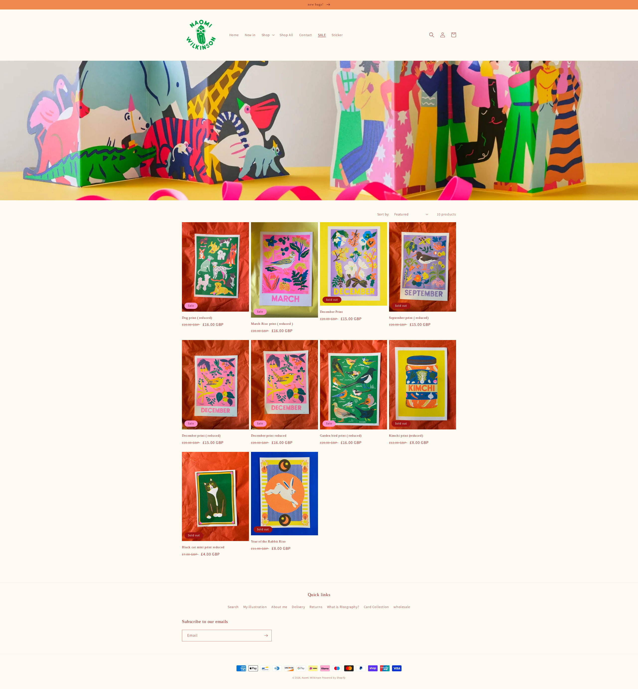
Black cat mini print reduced (203, 547)
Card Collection (376, 607)
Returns (316, 607)
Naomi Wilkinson (311, 677)
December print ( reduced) (201, 435)
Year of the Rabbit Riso (268, 541)
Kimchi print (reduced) (406, 435)
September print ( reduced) (409, 318)
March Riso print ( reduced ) (272, 324)
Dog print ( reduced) (197, 318)
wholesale (402, 607)
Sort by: (383, 214)
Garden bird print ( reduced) (341, 435)
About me (279, 607)
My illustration (255, 607)
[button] (268, 35)
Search (233, 607)
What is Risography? (343, 607)
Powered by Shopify (334, 677)
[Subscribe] (265, 635)
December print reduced (268, 435)
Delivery (298, 607)
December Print (331, 312)
